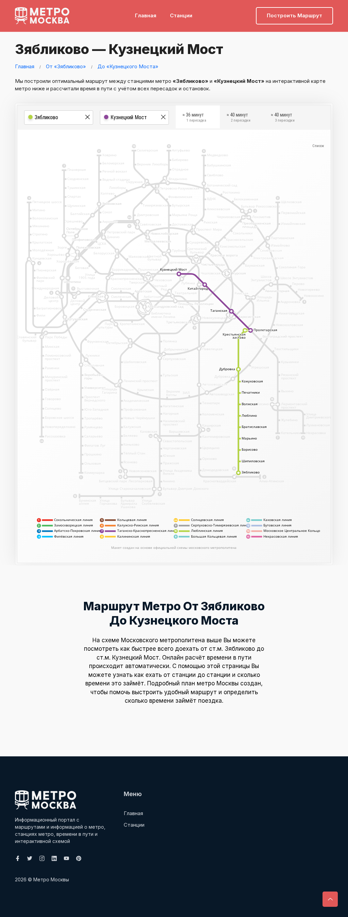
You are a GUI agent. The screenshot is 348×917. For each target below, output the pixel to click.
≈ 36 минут (194, 117)
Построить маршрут (294, 15)
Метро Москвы (51, 879)
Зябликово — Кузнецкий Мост (119, 49)
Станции (181, 15)
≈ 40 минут (238, 117)
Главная (145, 15)
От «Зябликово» (66, 66)
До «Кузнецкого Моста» (128, 66)
